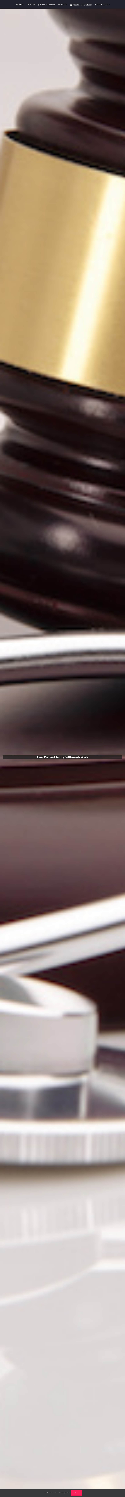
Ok (76, 1493)
